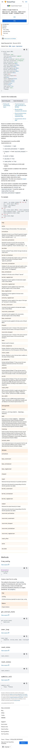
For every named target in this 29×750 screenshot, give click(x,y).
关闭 (14, 17)
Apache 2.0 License (23, 695)
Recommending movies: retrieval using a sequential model (20, 115)
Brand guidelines (5, 731)
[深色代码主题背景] (24, 49)
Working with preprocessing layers (6, 105)
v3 (16, 175)
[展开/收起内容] (3, 35)
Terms (2, 739)
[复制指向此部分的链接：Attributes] (7, 450)
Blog (2, 710)
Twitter (3, 715)
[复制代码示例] (26, 49)
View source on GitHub (10, 38)
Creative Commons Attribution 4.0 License (18, 694)
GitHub (2, 713)
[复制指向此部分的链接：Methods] (10, 557)
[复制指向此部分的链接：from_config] (11, 561)
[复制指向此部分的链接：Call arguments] (10, 406)
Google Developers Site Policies (16, 697)
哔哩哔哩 (3, 717)
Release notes (4, 726)
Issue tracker (4, 724)
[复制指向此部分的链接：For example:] (9, 197)
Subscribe (23, 742)
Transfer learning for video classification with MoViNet (20, 105)
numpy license (17, 700)
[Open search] (23, 2)
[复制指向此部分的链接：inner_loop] (10, 630)
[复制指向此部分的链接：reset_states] (12, 662)
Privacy (7, 739)
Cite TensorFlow (5, 734)
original (24, 179)
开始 (14, 21)
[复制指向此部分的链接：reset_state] (11, 647)
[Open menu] (2, 2)
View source (4, 564)
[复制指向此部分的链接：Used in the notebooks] (18, 97)
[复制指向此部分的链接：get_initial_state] (16, 612)
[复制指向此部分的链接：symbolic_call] (13, 677)
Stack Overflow (4, 729)
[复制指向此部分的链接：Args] (5, 223)
